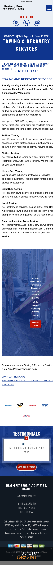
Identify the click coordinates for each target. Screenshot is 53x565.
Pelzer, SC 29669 (42, 36)
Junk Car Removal (13, 376)
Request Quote (35, 324)
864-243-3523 (10, 36)
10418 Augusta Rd (26, 36)
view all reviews (26, 467)
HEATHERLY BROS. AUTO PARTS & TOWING (26, 64)
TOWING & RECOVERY (27, 71)
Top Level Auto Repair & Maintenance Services (23, 67)
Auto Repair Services (26, 495)
